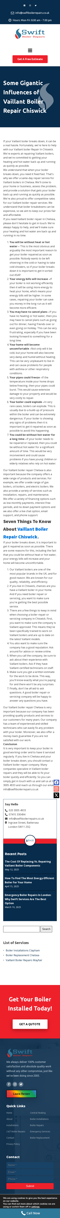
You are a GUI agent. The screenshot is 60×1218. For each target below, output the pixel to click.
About (9, 1119)
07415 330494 (17, 814)
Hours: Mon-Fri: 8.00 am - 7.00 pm (32, 20)
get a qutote (30, 1024)
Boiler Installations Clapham (23, 950)
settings (35, 1206)
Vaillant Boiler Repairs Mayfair (24, 960)
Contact (10, 1137)
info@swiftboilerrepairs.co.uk (32, 12)
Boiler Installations (39, 1119)
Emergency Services (40, 1131)
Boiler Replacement (40, 1137)
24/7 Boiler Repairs (15, 1131)
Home (9, 1113)
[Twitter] (56, 795)
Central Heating (38, 1113)
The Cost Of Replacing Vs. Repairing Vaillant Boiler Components (28, 863)
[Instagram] (56, 789)
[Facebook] (56, 782)
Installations (12, 1125)
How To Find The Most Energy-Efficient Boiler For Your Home (29, 880)
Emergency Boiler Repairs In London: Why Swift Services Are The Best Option (28, 899)
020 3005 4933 (17, 810)
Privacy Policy (13, 1144)
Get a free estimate (30, 59)
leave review (21, 1094)
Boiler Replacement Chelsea (22, 955)
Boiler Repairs (37, 1125)
